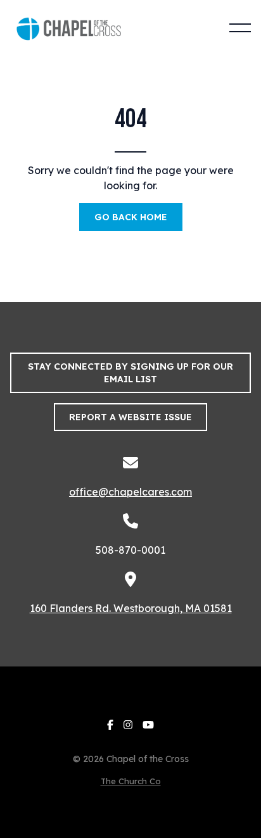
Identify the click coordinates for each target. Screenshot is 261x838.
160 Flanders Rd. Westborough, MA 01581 (131, 608)
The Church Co (131, 781)
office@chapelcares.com (130, 491)
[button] (240, 28)
